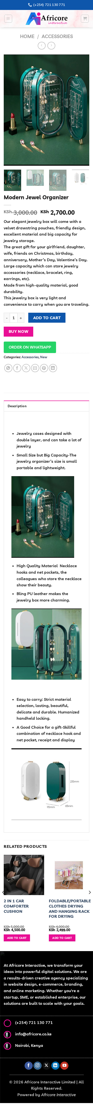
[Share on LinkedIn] (53, 368)
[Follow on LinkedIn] (55, 1066)
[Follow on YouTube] (64, 1066)
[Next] (81, 110)
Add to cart (47, 317)
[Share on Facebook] (17, 368)
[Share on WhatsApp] (8, 368)
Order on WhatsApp (30, 347)
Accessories (57, 36)
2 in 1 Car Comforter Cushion (16, 906)
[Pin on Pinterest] (44, 368)
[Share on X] (26, 368)
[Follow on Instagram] (37, 1066)
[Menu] (8, 19)
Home (27, 36)
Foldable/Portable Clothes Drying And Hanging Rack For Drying (70, 908)
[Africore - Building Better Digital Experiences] (46, 18)
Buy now (19, 331)
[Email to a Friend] (35, 368)
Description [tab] (17, 406)
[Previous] (11, 110)
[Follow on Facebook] (29, 1066)
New (43, 357)
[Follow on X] (46, 1066)
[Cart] (85, 19)
